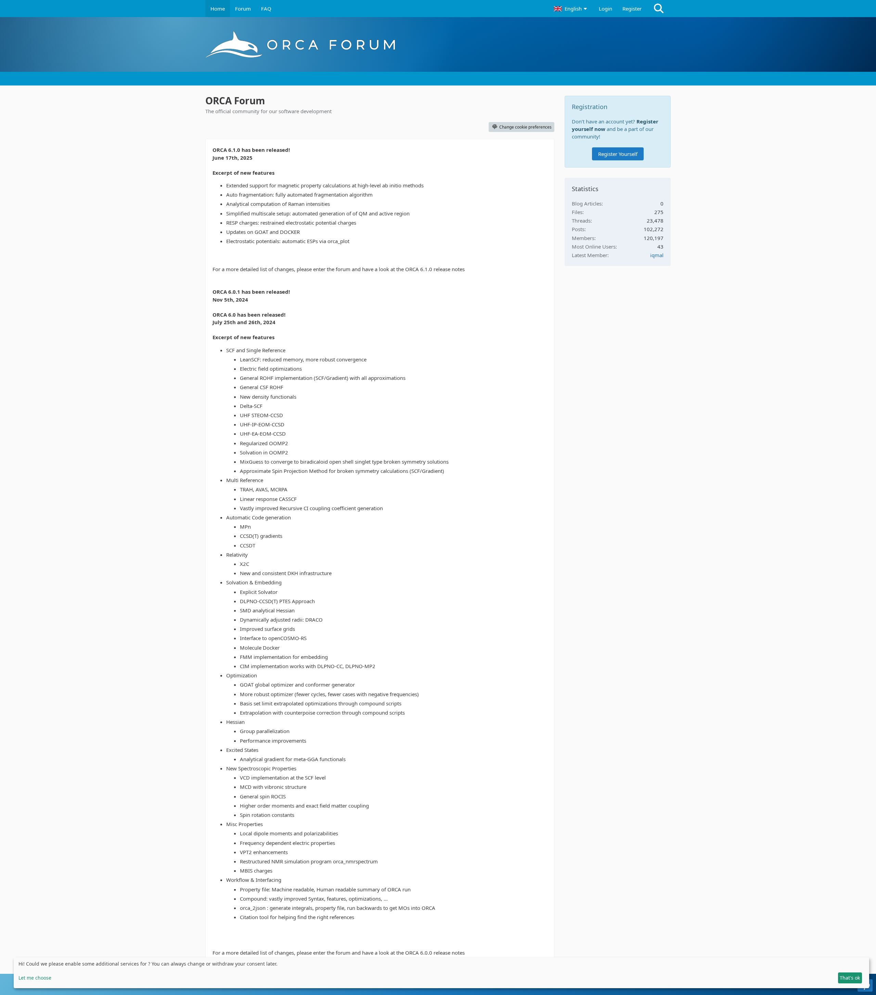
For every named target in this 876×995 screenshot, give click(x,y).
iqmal (657, 255)
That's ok (850, 977)
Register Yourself (617, 153)
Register (632, 8)
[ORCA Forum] (438, 44)
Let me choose (34, 977)
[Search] (659, 8)
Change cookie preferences (525, 127)
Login (605, 8)
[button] (571, 8)
